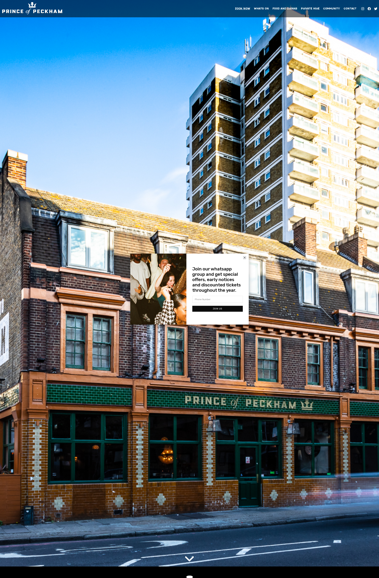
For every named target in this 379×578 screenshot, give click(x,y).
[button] (245, 258)
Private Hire (310, 8)
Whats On (261, 8)
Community (331, 8)
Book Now (242, 8)
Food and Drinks (285, 8)
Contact (350, 8)
